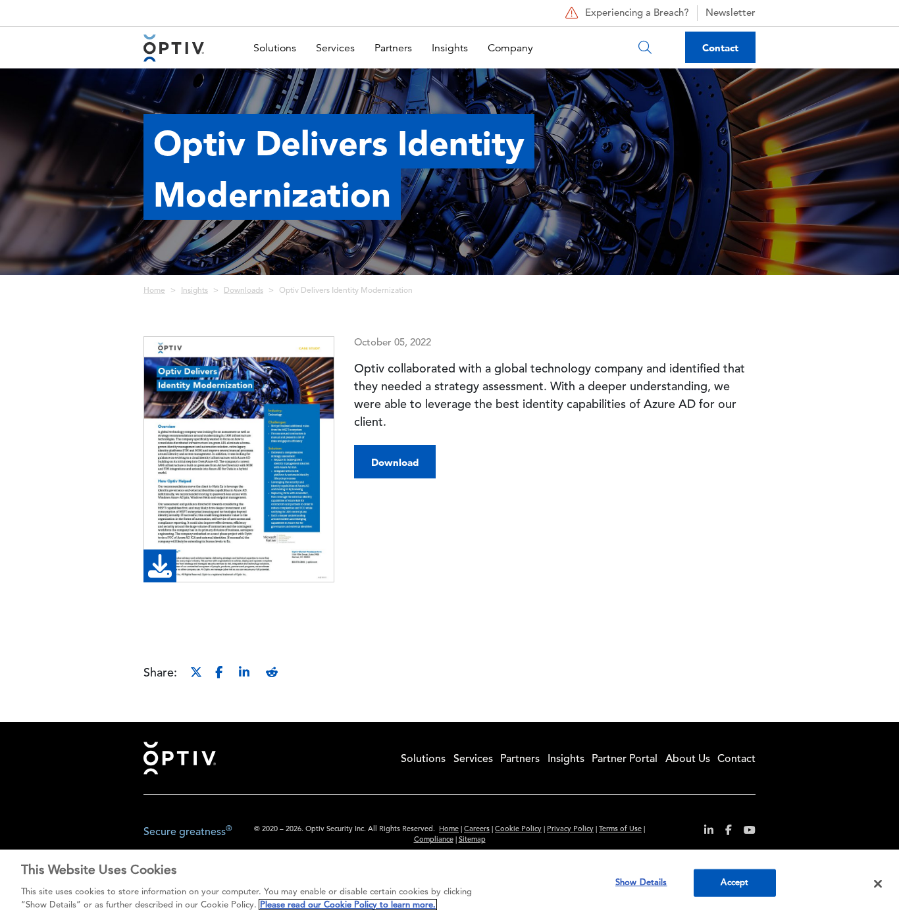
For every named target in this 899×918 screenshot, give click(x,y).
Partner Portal (624, 759)
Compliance (433, 840)
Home (154, 291)
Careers (477, 829)
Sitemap (472, 840)
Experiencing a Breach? (637, 13)
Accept (734, 883)
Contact (720, 47)
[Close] (877, 883)
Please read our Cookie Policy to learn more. (348, 904)
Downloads (243, 291)
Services (335, 48)
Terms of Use (620, 829)
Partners (393, 48)
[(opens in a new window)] (703, 832)
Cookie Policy (518, 829)
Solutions (274, 48)
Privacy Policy (570, 829)
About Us (687, 759)
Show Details (641, 883)
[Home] (173, 47)
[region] (449, 884)
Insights (450, 48)
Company (510, 48)
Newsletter (731, 13)
